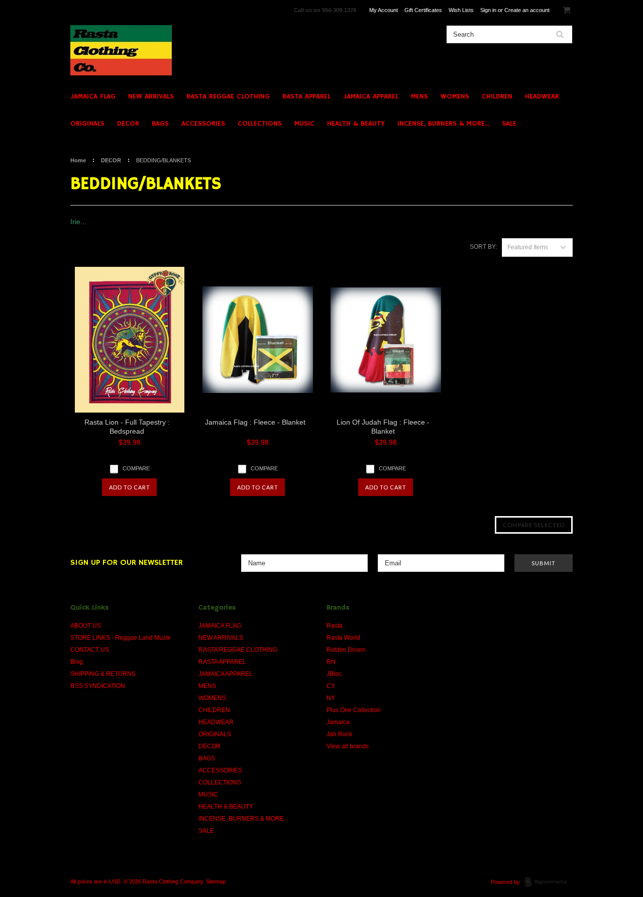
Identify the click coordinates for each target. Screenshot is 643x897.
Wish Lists (461, 10)
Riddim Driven (346, 649)
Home (78, 160)
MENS (419, 96)
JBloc (334, 673)
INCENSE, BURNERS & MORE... (443, 123)
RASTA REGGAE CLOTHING (228, 96)
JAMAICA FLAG (93, 96)
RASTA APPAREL (306, 96)
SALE (509, 123)
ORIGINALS (87, 123)
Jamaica (338, 722)
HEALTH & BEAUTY (356, 123)
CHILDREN (497, 96)
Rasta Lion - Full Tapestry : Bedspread (127, 426)
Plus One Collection (354, 710)
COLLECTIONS (260, 123)
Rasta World (343, 637)
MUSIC (304, 123)
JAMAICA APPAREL (370, 96)
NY (331, 698)
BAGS (160, 123)
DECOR (128, 123)
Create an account (527, 10)
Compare (136, 468)
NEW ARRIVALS (151, 96)
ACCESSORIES (203, 123)
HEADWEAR (542, 96)
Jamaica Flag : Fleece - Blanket (255, 422)
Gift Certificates (423, 10)
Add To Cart (129, 487)
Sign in (488, 10)
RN (331, 661)
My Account (383, 10)
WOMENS (455, 96)
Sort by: (483, 246)
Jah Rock (339, 734)
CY (331, 685)
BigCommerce (549, 882)
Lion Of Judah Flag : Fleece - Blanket (383, 426)
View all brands (348, 746)
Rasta (335, 625)
